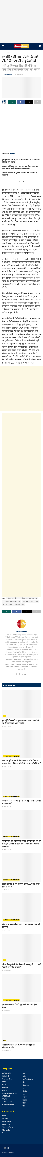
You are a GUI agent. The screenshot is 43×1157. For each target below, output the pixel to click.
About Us (5, 1118)
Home (3, 53)
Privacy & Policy (8, 1127)
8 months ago (7, 849)
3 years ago (19, 74)
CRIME (4, 1082)
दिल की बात (26, 1085)
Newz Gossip (10, 1153)
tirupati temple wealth (30, 601)
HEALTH (4, 1090)
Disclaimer (6, 1133)
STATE (4, 1099)
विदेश (24, 1103)
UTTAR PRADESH (8, 1105)
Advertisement (7, 1121)
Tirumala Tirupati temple (11, 601)
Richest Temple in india (28, 598)
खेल (24, 1082)
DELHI (4, 1085)
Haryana (5, 1087)
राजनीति (25, 1100)
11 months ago (7, 1010)
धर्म (23, 1088)
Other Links (6, 1130)
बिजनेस (25, 1091)
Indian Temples (12, 598)
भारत (8, 53)
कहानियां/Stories (28, 1079)
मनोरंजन (25, 1097)
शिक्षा (24, 1106)
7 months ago (7, 766)
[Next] (23, 181)
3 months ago (7, 726)
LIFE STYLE (6, 1096)
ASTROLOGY (6, 1073)
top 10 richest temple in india (13, 604)
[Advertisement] (21, 21)
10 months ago (7, 970)
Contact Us (6, 1124)
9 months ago (7, 930)
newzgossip (8, 74)
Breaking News (7, 1079)
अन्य (24, 1073)
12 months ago (7, 1050)
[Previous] (19, 181)
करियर (24, 1076)
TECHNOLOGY (7, 1102)
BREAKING (5, 1076)
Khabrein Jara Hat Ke (11, 756)
